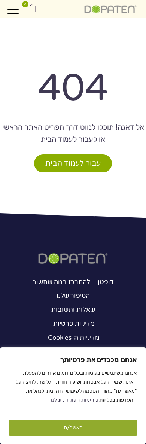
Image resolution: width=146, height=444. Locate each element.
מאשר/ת (73, 427)
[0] (31, 9)
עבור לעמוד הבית (73, 163)
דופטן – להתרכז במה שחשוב (73, 282)
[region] (73, 395)
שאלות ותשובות (73, 310)
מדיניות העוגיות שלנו (74, 400)
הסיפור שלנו (73, 296)
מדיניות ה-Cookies (73, 338)
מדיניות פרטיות (73, 323)
